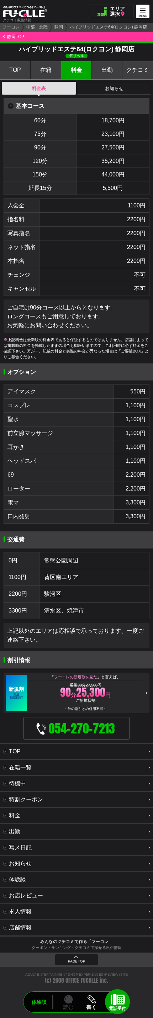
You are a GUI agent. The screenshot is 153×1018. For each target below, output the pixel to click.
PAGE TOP (76, 961)
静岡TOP (15, 36)
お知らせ (114, 88)
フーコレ (11, 27)
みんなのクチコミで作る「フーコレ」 (76, 941)
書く (91, 1007)
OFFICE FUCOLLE (81, 980)
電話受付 (117, 1008)
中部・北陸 (37, 27)
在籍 (46, 70)
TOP (15, 70)
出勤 (107, 70)
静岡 (58, 27)
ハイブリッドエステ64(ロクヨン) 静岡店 (108, 27)
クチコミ (137, 70)
